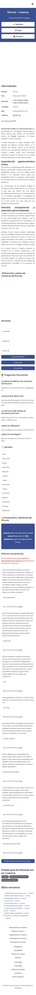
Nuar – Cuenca (10, 911)
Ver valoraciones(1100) (8, 121)
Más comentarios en (12, 607)
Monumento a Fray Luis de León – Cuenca (19, 893)
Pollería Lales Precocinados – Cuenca (17, 896)
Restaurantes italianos (9, 880)
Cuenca (27, 18)
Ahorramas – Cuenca (12, 901)
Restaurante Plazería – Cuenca (15, 898)
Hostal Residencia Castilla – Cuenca (17, 906)
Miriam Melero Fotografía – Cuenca (17, 913)
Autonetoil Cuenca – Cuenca (15, 903)
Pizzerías (5, 877)
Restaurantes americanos (19, 877)
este (2, 405)
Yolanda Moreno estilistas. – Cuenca (17, 908)
